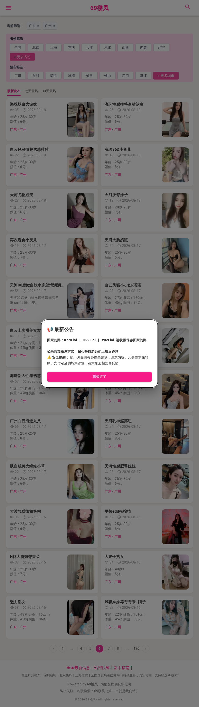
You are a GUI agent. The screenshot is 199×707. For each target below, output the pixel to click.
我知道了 (99, 377)
